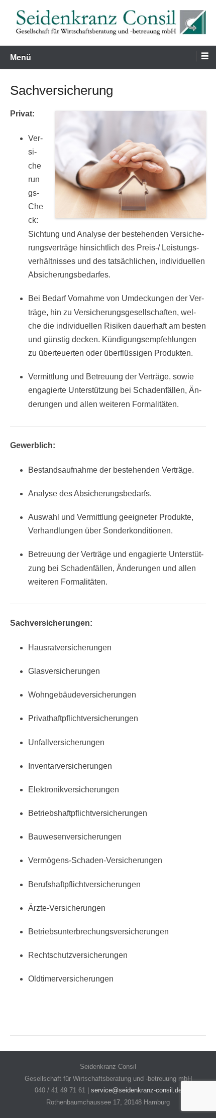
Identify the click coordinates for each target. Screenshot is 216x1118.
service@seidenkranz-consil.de (136, 1090)
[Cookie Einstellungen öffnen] (18, 1105)
